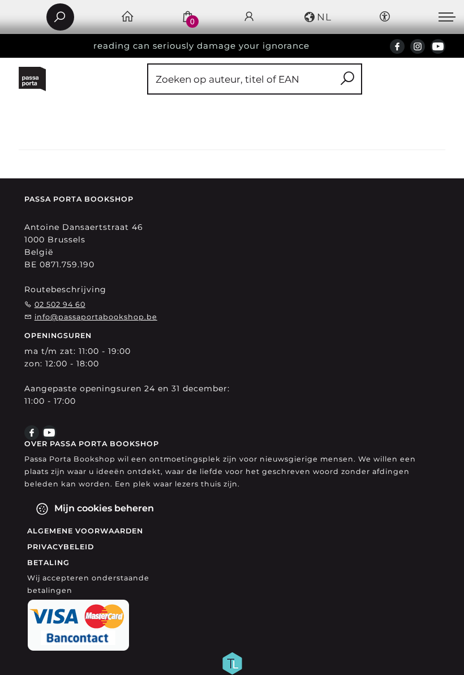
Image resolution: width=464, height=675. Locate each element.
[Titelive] (232, 662)
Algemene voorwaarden (85, 531)
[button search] (347, 79)
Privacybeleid (60, 546)
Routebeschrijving (65, 289)
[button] (317, 17)
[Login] (249, 17)
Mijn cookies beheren (103, 508)
